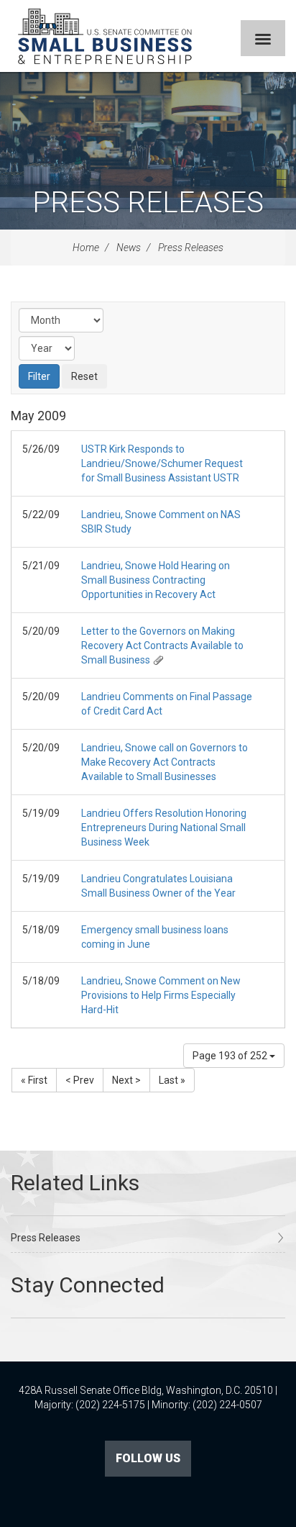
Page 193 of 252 (231, 1055)
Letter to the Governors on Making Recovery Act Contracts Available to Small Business (162, 645)
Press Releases (148, 202)
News (128, 247)
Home (86, 247)
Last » (172, 1080)
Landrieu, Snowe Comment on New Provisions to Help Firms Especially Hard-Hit (161, 995)
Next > (126, 1080)
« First (34, 1080)
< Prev (79, 1080)
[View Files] (158, 660)
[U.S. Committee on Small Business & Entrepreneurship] (105, 36)
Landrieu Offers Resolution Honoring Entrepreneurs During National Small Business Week (163, 827)
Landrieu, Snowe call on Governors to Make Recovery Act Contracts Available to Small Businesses (164, 762)
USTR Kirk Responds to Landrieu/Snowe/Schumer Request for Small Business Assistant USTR (162, 463)
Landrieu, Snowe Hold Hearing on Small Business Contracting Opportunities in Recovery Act (155, 580)
